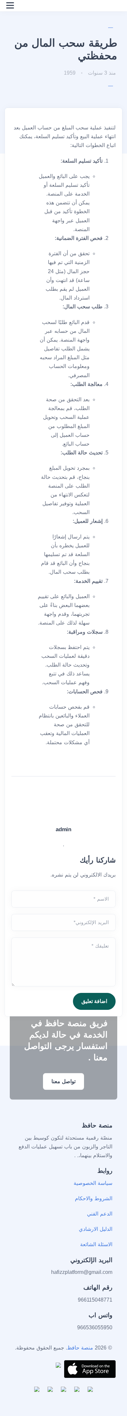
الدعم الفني (99, 1214)
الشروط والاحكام (93, 1198)
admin (63, 829)
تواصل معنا (63, 1081)
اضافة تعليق (94, 1001)
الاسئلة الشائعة (96, 1244)
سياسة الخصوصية (93, 1183)
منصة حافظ (80, 1347)
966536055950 (94, 1327)
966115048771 (95, 1300)
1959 (70, 73)
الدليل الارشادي (95, 1229)
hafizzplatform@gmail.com (81, 1272)
